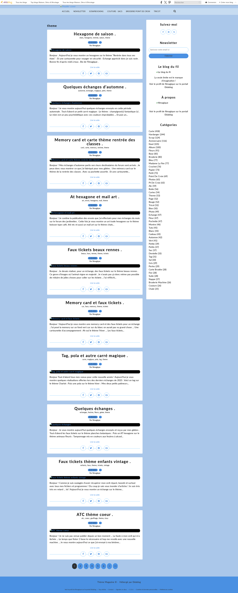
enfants (83, 465)
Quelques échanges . (94, 409)
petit (103, 91)
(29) (153, 263)
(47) (155, 215)
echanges (89, 91)
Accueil (66, 11)
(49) (154, 212)
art (83, 201)
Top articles (102, 589)
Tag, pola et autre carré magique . (95, 356)
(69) (158, 176)
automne (81, 91)
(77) (153, 160)
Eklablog (137, 582)
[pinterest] (169, 2)
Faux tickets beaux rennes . (95, 250)
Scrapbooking (96, 11)
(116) (158, 141)
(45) (153, 228)
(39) (154, 244)
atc (83, 518)
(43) (154, 231)
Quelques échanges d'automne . (94, 87)
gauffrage (94, 518)
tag (100, 359)
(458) (154, 131)
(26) (160, 282)
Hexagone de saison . (95, 34)
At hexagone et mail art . (94, 197)
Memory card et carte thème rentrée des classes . (95, 142)
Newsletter (79, 11)
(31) (152, 257)
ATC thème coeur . (95, 515)
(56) (153, 189)
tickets (106, 253)
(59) (152, 186)
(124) (154, 138)
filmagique (170, 84)
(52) (153, 199)
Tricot (157, 11)
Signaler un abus (121, 589)
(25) (154, 289)
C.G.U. (131, 589)
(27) (154, 279)
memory (93, 148)
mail (100, 201)
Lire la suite (95, 67)
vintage (106, 465)
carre (84, 359)
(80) (155, 157)
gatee (102, 412)
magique (97, 91)
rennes (93, 253)
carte (87, 148)
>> (115, 566)
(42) (155, 237)
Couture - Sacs (114, 11)
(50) (153, 208)
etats (81, 38)
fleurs (96, 412)
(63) (157, 183)
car (83, 306)
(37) (154, 247)
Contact (111, 589)
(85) (153, 154)
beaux (83, 253)
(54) (154, 192)
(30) (152, 260)
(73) (154, 170)
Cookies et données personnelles (146, 589)
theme (107, 38)
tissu (106, 518)
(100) (155, 147)
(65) (154, 180)
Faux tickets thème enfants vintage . (95, 462)
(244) (157, 134)
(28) (157, 270)
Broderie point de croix (138, 11)
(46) (155, 225)
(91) (154, 151)
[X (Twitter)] (165, 2)
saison (101, 38)
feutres (90, 412)
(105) (154, 144)
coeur (87, 518)
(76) (155, 167)
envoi (87, 201)
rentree (95, 38)
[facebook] (161, 2)
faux (88, 253)
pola (96, 359)
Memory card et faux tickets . (95, 303)
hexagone (88, 38)
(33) (155, 254)
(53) (154, 196)
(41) (153, 241)
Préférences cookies (166, 589)
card (82, 148)
